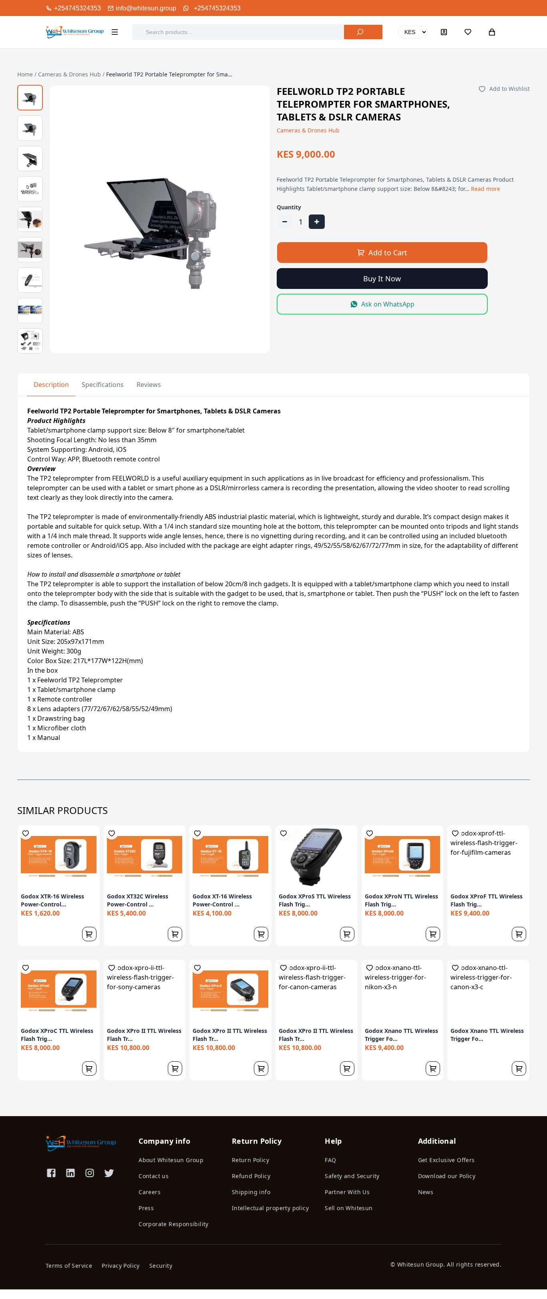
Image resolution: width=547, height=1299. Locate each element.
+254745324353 (217, 8)
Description (51, 384)
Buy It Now (382, 278)
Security (160, 1265)
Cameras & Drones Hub (69, 74)
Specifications (103, 384)
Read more (485, 188)
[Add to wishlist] (25, 833)
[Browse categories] (114, 32)
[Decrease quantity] (285, 221)
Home (25, 74)
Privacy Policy (121, 1265)
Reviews (149, 384)
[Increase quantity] (317, 221)
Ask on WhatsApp (387, 304)
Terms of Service (69, 1265)
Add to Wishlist (509, 88)
